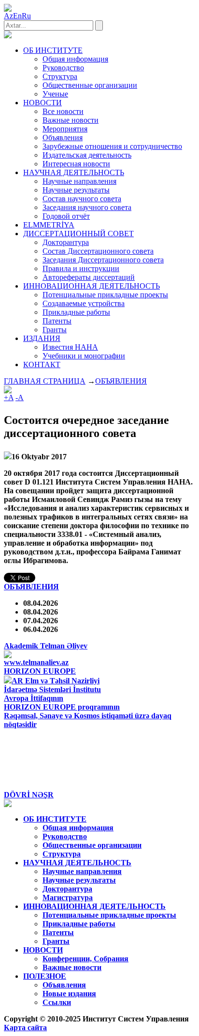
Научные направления (79, 181)
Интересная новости (76, 164)
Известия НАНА (70, 347)
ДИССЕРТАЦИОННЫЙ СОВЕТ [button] (78, 233)
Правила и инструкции (81, 268)
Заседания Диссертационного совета (103, 260)
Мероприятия (65, 129)
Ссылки (57, 1002)
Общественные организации (90, 85)
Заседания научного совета (87, 207)
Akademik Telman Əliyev (45, 646)
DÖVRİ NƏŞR (29, 795)
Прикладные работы (76, 312)
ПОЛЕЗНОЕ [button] (44, 976)
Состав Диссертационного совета (98, 251)
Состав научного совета (82, 198)
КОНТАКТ (41, 364)
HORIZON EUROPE (40, 671)
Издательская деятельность (87, 155)
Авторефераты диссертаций (89, 277)
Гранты (55, 329)
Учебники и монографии (84, 356)
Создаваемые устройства (84, 303)
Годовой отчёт (66, 216)
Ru (26, 16)
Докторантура (66, 242)
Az (8, 16)
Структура (60, 76)
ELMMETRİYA (48, 225)
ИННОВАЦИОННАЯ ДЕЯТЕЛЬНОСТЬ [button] (91, 286)
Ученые (55, 94)
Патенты (57, 321)
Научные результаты (76, 190)
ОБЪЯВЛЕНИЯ (121, 381)
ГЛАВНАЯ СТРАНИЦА (44, 381)
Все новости (63, 111)
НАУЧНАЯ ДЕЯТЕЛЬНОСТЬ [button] (73, 172)
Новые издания (69, 993)
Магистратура (68, 897)
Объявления (63, 137)
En (17, 16)
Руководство (63, 68)
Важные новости (71, 120)
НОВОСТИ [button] (42, 102)
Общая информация (75, 59)
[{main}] (8, 36)
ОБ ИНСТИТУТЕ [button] (53, 50)
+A (9, 397)
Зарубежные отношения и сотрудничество (112, 146)
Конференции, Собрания (85, 959)
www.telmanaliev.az (36, 662)
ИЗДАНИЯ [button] (41, 338)
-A (19, 397)
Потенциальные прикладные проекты (105, 295)
